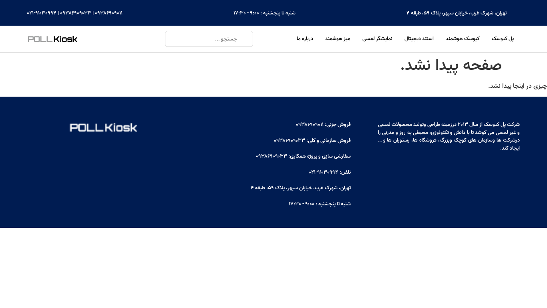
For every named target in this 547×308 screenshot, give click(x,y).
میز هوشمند (337, 38)
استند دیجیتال (419, 38)
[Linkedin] (496, 169)
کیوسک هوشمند (463, 38)
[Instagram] (512, 169)
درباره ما (305, 38)
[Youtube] (480, 169)
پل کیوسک (503, 38)
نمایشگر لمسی (377, 38)
